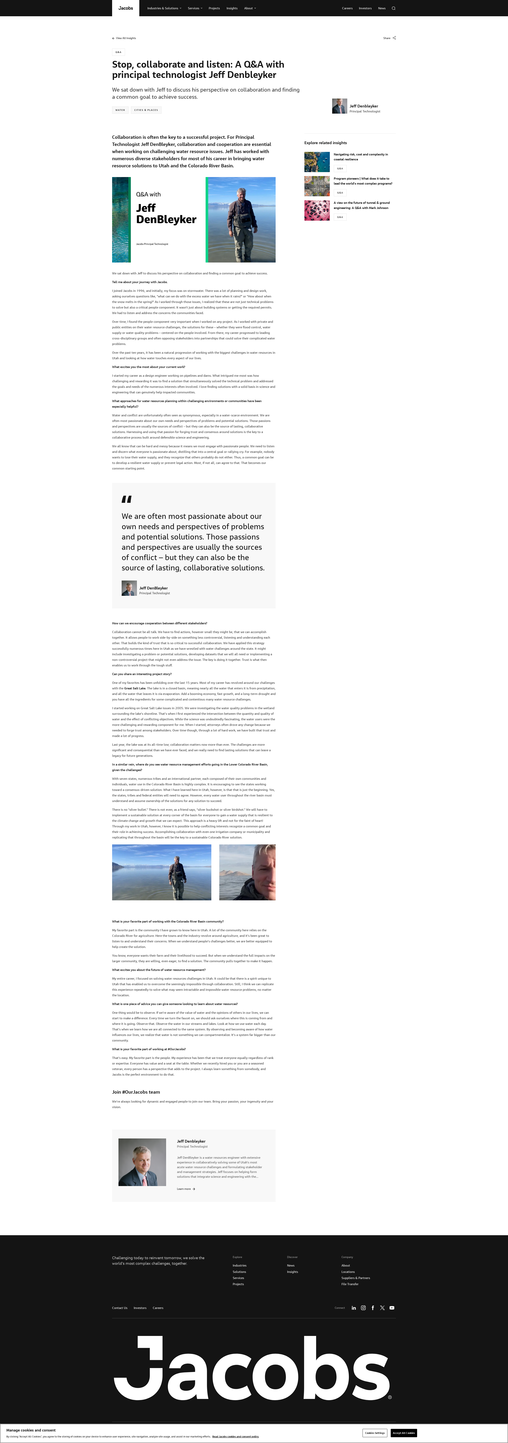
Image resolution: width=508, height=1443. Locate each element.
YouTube (392, 1308)
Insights (292, 1272)
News (290, 1265)
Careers (158, 1308)
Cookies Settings (375, 1432)
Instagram (363, 1308)
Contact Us (119, 1308)
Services (238, 1278)
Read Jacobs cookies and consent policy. (235, 1436)
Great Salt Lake (134, 688)
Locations (348, 1272)
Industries (239, 1265)
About (346, 1265)
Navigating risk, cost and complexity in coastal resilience (361, 156)
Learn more (184, 1189)
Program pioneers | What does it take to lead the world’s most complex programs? (363, 180)
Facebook (373, 1308)
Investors (140, 1308)
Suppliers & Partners (356, 1278)
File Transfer (350, 1284)
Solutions (239, 1272)
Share (386, 38)
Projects (238, 1284)
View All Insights (126, 38)
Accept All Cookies (404, 1432)
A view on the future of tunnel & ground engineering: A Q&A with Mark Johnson (362, 205)
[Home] (125, 8)
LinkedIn (354, 1308)
